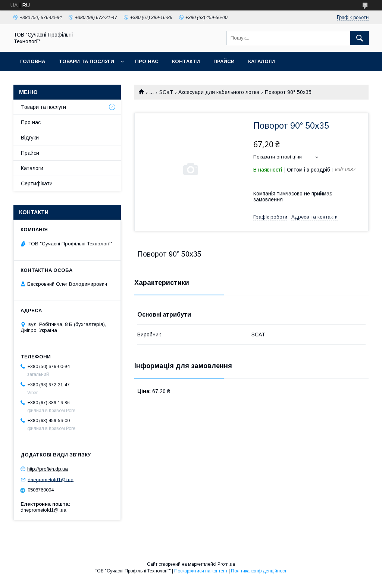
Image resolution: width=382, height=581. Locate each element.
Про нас (147, 61)
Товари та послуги (86, 61)
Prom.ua (226, 564)
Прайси (224, 61)
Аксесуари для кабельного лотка (218, 92)
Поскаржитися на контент (201, 571)
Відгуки (30, 138)
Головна (32, 61)
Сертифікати (37, 183)
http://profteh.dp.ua (47, 469)
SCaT (166, 92)
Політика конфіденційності (259, 571)
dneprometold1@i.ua (50, 479)
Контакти (186, 61)
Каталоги (261, 61)
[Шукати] (359, 38)
